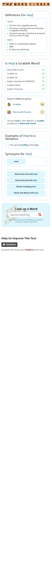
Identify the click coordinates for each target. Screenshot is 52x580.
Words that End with (26, 180)
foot (16, 161)
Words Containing (26, 186)
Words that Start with (26, 174)
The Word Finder (26, 4)
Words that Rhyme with (26, 193)
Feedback (10, 244)
